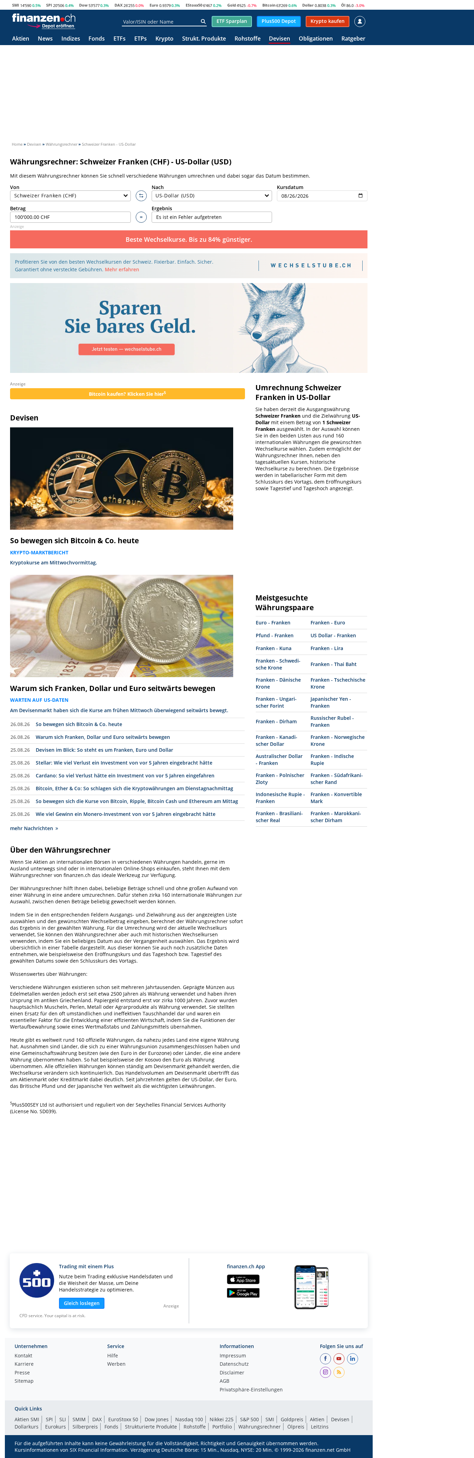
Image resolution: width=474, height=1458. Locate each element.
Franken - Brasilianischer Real (279, 817)
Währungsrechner (259, 1426)
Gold (231, 5)
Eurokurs (55, 1426)
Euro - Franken (273, 622)
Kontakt (23, 1356)
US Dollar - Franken (333, 635)
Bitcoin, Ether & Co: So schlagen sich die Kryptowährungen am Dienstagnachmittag (134, 788)
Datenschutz (234, 1364)
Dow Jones (157, 1419)
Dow (83, 5)
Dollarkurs (27, 1426)
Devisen (279, 39)
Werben (116, 1364)
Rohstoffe (248, 39)
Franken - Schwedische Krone (278, 664)
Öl (343, 5)
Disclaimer (232, 1373)
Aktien (20, 39)
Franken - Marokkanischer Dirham (336, 817)
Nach (158, 187)
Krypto (164, 39)
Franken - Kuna (273, 648)
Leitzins (320, 1426)
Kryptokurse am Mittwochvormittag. (53, 562)
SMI (15, 5)
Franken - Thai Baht (334, 664)
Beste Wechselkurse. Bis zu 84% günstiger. (189, 239)
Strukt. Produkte (204, 39)
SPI (49, 5)
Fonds (96, 39)
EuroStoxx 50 (123, 1419)
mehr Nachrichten (31, 828)
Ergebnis (162, 208)
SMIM (79, 1419)
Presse (22, 1373)
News (45, 39)
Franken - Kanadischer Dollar (276, 740)
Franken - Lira (327, 648)
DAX (118, 5)
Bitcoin (269, 5)
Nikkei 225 (222, 1419)
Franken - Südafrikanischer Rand (337, 778)
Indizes (70, 39)
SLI (62, 1419)
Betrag (18, 208)
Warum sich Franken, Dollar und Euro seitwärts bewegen (112, 688)
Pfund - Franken (275, 635)
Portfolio (222, 1426)
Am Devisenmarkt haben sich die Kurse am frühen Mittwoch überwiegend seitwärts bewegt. (119, 710)
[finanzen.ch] (43, 18)
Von (14, 187)
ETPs (140, 39)
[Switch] (141, 196)
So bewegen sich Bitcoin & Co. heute (74, 540)
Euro (154, 5)
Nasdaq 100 (189, 1419)
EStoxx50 (194, 5)
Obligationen (316, 39)
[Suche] (203, 21)
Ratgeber (353, 39)
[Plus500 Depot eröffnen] (51, 25)
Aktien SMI (27, 1419)
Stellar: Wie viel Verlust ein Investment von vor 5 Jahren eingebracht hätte (124, 762)
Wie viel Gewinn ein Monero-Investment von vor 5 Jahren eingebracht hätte (125, 814)
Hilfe (112, 1356)
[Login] (359, 21)
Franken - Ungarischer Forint (276, 702)
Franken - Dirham (276, 721)
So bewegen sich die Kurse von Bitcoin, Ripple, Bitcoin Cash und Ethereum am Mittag (137, 801)
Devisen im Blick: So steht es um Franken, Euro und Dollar (104, 750)
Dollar (308, 5)
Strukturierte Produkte (151, 1426)
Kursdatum (290, 187)
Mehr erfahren (122, 269)
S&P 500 (249, 1419)
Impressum (233, 1356)
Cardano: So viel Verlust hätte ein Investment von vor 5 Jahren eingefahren (125, 775)
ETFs (119, 39)
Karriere (24, 1364)
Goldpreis (292, 1419)
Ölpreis (295, 1426)
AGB (224, 1381)
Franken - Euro (328, 622)
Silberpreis (85, 1426)
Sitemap (24, 1381)
